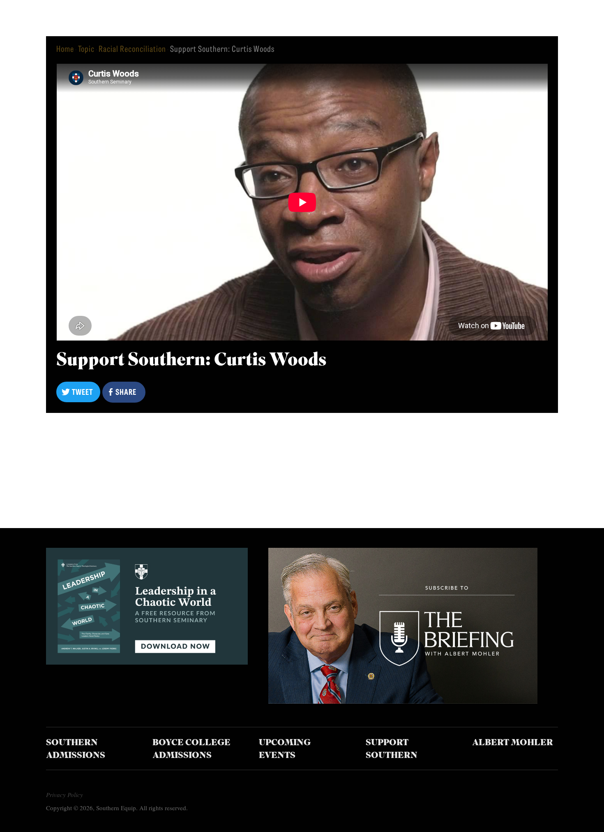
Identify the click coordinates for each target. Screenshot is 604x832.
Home (65, 48)
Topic (86, 48)
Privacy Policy (64, 794)
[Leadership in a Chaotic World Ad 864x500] (147, 661)
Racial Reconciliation (132, 48)
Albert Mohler (512, 743)
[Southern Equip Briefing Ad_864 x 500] (402, 700)
